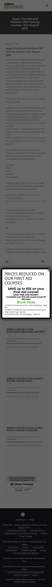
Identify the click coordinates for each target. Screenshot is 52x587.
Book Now (26, 302)
